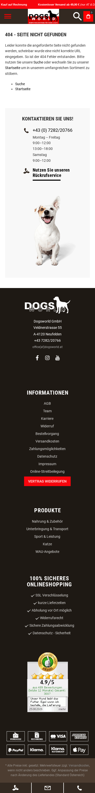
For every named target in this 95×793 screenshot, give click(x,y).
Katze (47, 544)
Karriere (47, 419)
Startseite (12, 68)
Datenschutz (47, 456)
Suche (38, 62)
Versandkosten (47, 441)
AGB (47, 403)
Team (47, 411)
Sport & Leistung (47, 536)
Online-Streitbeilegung (47, 471)
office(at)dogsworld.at (47, 347)
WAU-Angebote (47, 552)
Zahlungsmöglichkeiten (47, 449)
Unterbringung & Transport (47, 529)
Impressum (47, 464)
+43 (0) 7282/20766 (52, 130)
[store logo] (43, 16)
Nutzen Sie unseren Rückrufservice (51, 172)
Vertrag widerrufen (47, 481)
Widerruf (47, 426)
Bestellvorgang (47, 434)
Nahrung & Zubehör (47, 521)
